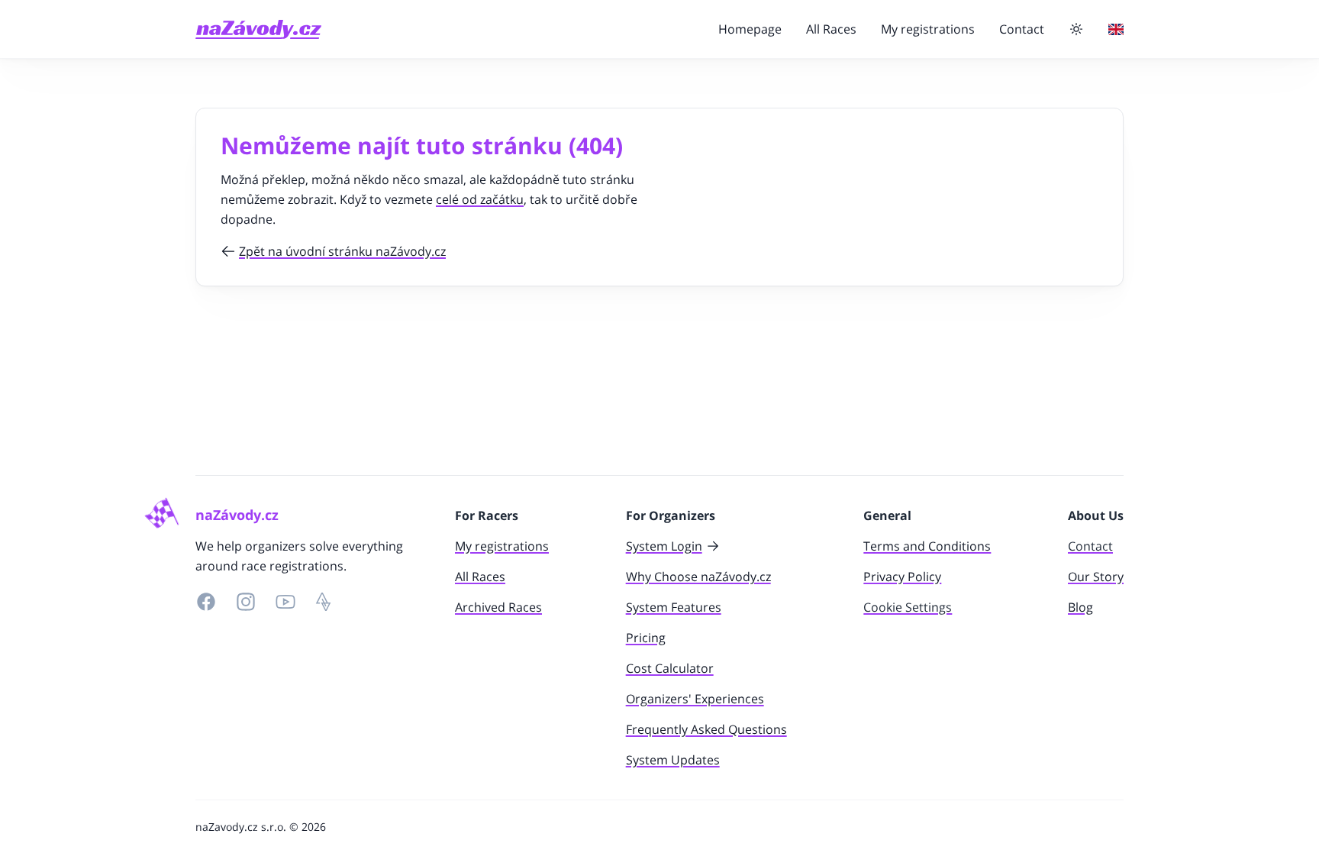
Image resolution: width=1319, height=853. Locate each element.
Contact (1021, 29)
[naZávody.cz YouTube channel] (285, 601)
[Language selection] (1116, 29)
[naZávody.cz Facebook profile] (206, 601)
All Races (831, 29)
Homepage (750, 29)
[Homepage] (258, 29)
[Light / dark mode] (1076, 29)
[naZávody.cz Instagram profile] (245, 601)
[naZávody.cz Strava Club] (323, 602)
